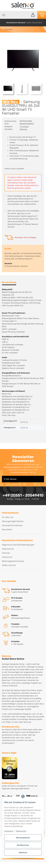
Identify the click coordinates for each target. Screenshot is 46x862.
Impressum (8, 831)
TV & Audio (24, 126)
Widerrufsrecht (9, 565)
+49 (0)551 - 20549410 (23, 495)
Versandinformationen (12, 525)
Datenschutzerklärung (13, 467)
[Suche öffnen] (27, 15)
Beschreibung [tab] (9, 282)
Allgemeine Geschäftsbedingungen (18, 545)
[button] (33, 15)
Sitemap (6, 553)
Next (43, 22)
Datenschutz (21, 831)
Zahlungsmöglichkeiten (13, 521)
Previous (3, 22)
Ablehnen (23, 852)
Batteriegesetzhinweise (13, 561)
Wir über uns (7, 517)
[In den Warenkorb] (4, 38)
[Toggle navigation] (3, 15)
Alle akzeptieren (23, 838)
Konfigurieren (23, 845)
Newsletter (7, 529)
